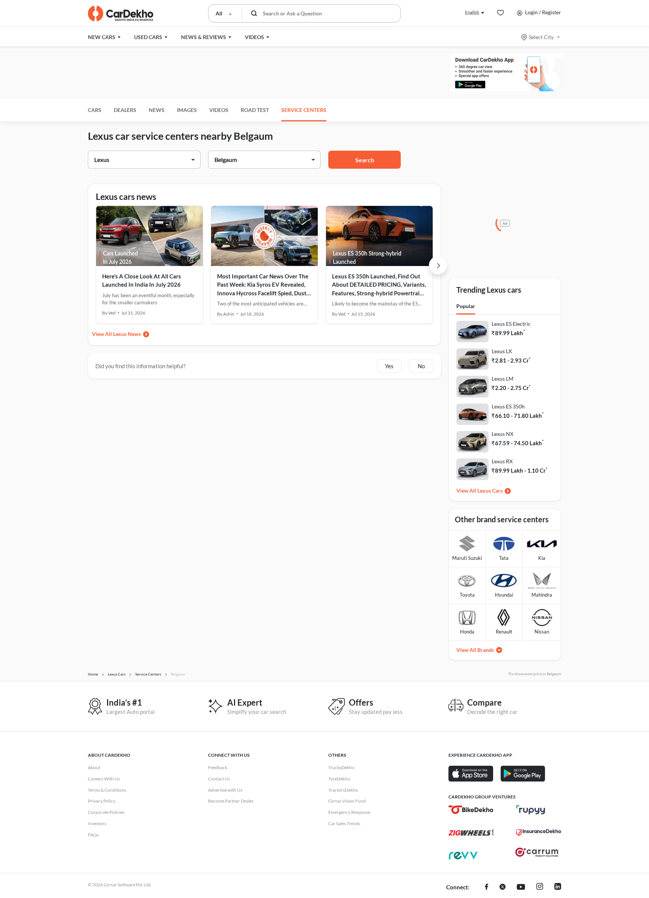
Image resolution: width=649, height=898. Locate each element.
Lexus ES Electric (511, 323)
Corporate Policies (106, 812)
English (472, 12)
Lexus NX (502, 434)
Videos (218, 110)
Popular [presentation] (465, 306)
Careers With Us (104, 779)
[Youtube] (521, 887)
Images (187, 110)
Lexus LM (502, 378)
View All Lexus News (116, 334)
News (157, 110)
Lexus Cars (490, 490)
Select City (541, 37)
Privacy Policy (101, 801)
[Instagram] (539, 887)
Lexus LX (502, 351)
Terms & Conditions (107, 790)
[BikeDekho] (471, 809)
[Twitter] (503, 887)
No (421, 366)
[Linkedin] (557, 887)
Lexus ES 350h (508, 406)
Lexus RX (502, 461)
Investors (97, 823)
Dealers (125, 110)
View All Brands (475, 650)
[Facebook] (486, 887)
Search (364, 159)
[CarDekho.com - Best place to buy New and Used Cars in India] (120, 13)
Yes (389, 366)
